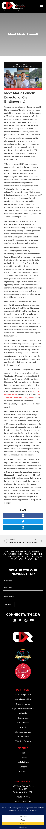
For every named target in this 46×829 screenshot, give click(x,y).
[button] (41, 6)
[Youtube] (31, 620)
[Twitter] (20, 620)
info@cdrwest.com (23, 801)
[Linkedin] (14, 620)
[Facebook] (26, 620)
